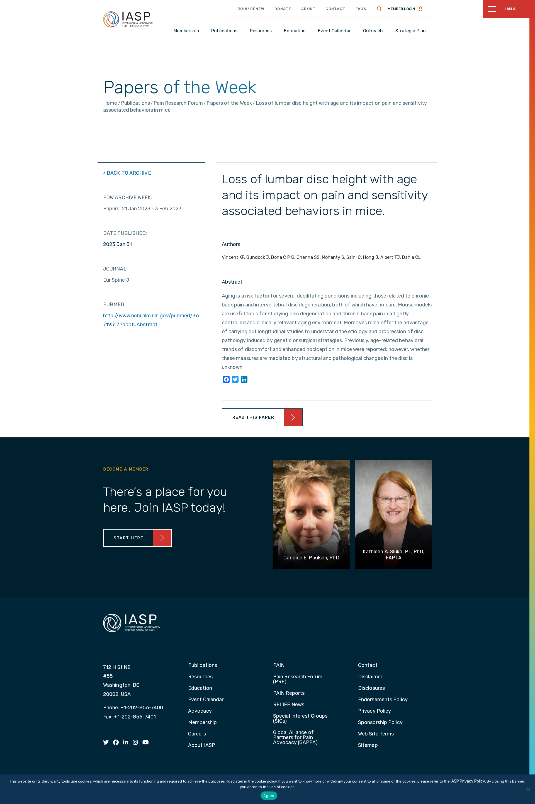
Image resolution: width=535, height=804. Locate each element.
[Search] (379, 8)
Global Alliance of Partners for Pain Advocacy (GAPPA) (295, 737)
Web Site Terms (376, 734)
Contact (335, 9)
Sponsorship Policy (380, 722)
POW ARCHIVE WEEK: (127, 197)
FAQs (361, 9)
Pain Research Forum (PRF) (297, 679)
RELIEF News (288, 705)
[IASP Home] (128, 19)
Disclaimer (370, 677)
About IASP (201, 745)
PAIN (278, 665)
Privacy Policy (374, 711)
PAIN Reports (289, 693)
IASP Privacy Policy (468, 781)
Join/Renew (250, 9)
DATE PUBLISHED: (125, 233)
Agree (268, 795)
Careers (197, 734)
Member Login (401, 9)
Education (200, 688)
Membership (202, 722)
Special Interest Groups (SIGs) (300, 718)
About (308, 9)
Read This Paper (253, 417)
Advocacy (200, 711)
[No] (528, 789)
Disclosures (371, 688)
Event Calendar (205, 700)
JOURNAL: (115, 269)
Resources (200, 677)
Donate (282, 9)
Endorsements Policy (383, 700)
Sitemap (368, 745)
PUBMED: (114, 304)
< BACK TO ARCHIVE (127, 173)
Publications (202, 665)
